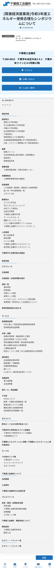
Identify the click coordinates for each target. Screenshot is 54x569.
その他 (18, 36)
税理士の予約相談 (11, 122)
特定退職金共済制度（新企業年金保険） (19, 342)
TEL (50, 567)
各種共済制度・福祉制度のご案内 (17, 336)
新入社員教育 (9, 235)
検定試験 (7, 238)
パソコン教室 (9, 241)
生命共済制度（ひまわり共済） (16, 339)
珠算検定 (7, 290)
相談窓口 (7, 158)
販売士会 (7, 532)
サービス (5, 316)
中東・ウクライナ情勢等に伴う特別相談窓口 (21, 143)
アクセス (25, 567)
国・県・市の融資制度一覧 (14, 190)
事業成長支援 (9, 161)
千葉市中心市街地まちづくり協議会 (18, 433)
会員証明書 (8, 383)
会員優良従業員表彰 (11, 360)
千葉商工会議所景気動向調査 (15, 508)
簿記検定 (7, 287)
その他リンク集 (10, 514)
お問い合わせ (38, 567)
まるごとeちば (9, 465)
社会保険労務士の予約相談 (14, 131)
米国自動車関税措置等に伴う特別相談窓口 (20, 140)
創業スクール (9, 152)
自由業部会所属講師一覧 (13, 410)
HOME (15, 567)
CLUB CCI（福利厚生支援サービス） (18, 372)
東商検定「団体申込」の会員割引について (20, 302)
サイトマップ (6, 105)
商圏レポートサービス (12, 220)
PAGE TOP (50, 557)
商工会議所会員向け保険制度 (15, 345)
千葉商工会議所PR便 (12, 214)
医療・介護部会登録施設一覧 (15, 401)
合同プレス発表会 (11, 208)
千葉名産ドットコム (11, 459)
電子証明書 (8, 380)
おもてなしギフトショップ (14, 205)
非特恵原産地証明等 (11, 327)
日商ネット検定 (10, 293)
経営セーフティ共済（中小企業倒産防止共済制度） (24, 351)
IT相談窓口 (8, 134)
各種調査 (7, 511)
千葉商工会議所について (11, 473)
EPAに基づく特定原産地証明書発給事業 (19, 324)
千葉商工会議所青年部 (12, 529)
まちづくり (6, 418)
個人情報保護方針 (8, 100)
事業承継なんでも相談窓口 (14, 137)
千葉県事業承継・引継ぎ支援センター (19, 169)
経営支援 (5, 113)
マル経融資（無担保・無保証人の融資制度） (21, 187)
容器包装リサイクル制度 (13, 404)
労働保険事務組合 (11, 366)
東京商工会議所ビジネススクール (17, 247)
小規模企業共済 (10, 348)
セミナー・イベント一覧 (11, 540)
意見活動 (7, 505)
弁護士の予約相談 (11, 128)
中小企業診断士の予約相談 (14, 125)
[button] (27, 70)
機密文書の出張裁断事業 (13, 407)
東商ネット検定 (10, 296)
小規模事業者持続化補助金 (14, 178)
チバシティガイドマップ (13, 462)
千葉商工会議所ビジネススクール (17, 244)
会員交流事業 (9, 211)
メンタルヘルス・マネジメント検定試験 (19, 299)
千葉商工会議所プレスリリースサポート (19, 226)
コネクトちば (9, 193)
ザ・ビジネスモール (11, 217)
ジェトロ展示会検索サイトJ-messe (18, 223)
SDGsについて (9, 398)
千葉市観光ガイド (11, 436)
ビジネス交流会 (10, 202)
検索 (44, 557)
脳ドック (7, 369)
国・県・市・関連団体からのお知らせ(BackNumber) (28, 39)
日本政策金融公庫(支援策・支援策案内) (19, 155)
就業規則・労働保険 (11, 363)
